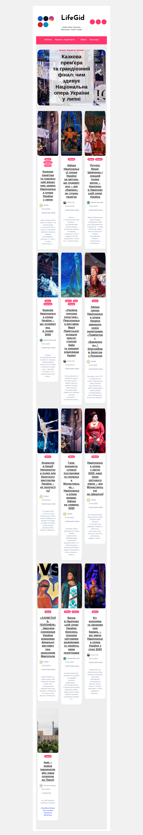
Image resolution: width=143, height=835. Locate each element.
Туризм (48, 756)
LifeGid (73, 18)
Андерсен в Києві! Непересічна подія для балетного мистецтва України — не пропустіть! (48, 477)
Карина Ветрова (97, 202)
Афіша (83, 40)
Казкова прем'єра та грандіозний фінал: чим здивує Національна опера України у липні (48, 185)
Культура (94, 40)
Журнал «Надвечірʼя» (65, 40)
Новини (48, 40)
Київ (75, 301)
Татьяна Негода (49, 785)
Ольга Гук (71, 202)
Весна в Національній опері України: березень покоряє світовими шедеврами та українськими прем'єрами (71, 635)
